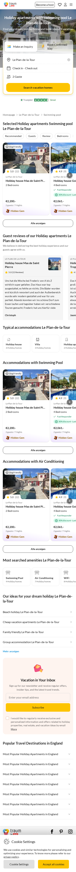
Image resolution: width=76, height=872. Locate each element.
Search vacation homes (38, 87)
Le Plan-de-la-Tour (29, 114)
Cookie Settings (19, 864)
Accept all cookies (53, 864)
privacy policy (11, 856)
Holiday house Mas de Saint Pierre (27, 180)
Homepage (9, 114)
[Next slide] (69, 175)
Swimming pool (52, 114)
